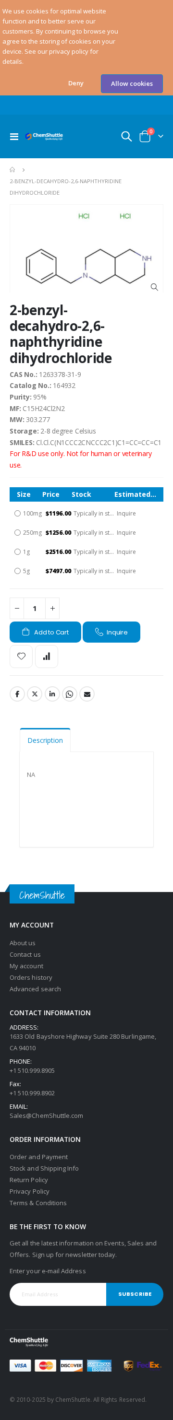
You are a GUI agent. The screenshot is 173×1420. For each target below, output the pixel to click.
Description (45, 740)
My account (26, 966)
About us (23, 943)
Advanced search (35, 989)
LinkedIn (52, 694)
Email (87, 694)
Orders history (31, 977)
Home (13, 170)
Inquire (117, 632)
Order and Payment (39, 1156)
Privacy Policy (29, 1191)
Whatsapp (69, 694)
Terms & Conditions (38, 1202)
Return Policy (29, 1179)
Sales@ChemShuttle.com (46, 1115)
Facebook (17, 694)
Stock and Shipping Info (44, 1168)
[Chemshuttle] (44, 136)
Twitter (34, 694)
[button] (76, 83)
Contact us (25, 954)
